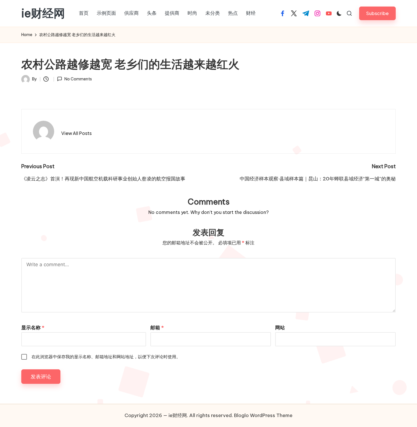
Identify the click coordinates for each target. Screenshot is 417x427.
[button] (377, 13)
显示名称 (32, 327)
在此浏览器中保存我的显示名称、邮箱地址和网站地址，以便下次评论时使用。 (105, 356)
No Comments (78, 79)
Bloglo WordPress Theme (263, 415)
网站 (280, 327)
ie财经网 (43, 13)
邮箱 (157, 327)
